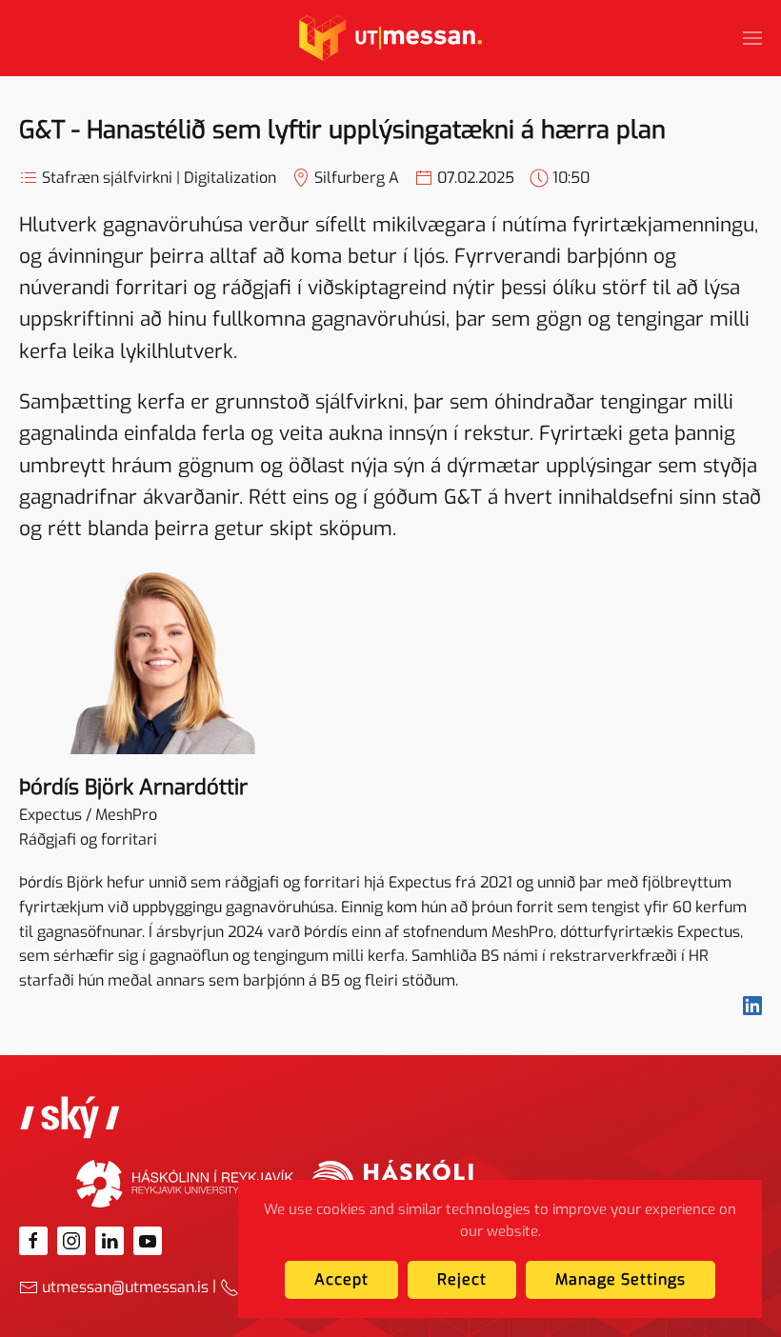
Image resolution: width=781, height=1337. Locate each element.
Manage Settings (620, 1279)
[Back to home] (390, 38)
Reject (462, 1279)
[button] (752, 38)
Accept (341, 1279)
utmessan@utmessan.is (125, 1287)
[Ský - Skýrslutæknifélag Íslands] (70, 1116)
